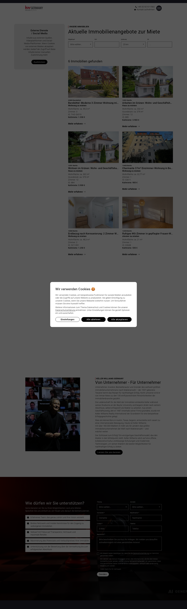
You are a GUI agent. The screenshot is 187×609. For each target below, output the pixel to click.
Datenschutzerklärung (65, 310)
